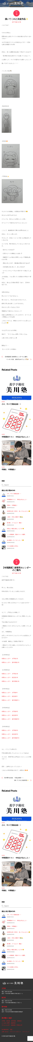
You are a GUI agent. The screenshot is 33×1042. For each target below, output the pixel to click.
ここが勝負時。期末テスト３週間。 (16, 534)
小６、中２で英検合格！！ (11, 404)
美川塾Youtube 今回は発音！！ (13, 777)
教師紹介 (19, 1021)
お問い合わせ (5, 1031)
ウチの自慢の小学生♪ (12, 546)
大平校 (4, 988)
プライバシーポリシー (15, 1031)
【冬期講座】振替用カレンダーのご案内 (15, 356)
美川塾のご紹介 (7, 1018)
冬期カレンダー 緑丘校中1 (10, 696)
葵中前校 (4, 1006)
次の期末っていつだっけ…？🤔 (15, 540)
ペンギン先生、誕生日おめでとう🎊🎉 (17, 359)
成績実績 (13, 1023)
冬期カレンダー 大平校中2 (10, 711)
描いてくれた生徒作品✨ (16, 19)
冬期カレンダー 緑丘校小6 (10, 677)
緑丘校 (4, 997)
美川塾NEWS (5, 1029)
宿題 (11, 1029)
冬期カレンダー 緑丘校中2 (10, 715)
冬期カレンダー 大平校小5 (10, 658)
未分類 (3, 401)
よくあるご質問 (6, 1023)
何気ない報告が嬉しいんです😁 (15, 528)
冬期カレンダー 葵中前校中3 (10, 738)
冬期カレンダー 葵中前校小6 (10, 681)
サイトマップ (26, 1031)
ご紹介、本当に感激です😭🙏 (15, 517)
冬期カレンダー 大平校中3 (10, 730)
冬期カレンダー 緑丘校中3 (10, 734)
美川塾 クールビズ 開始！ (15, 522)
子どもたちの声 (6, 1025)
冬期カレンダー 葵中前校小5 (10, 662)
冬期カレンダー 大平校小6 (10, 673)
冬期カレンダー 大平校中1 (10, 692)
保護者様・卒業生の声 (16, 1025)
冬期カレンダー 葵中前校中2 (10, 719)
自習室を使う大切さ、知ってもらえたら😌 (18, 511)
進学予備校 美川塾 (16, 22)
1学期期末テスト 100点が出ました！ (16, 437)
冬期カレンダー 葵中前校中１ (11, 700)
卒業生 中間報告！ (9, 469)
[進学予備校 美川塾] (13, 4)
